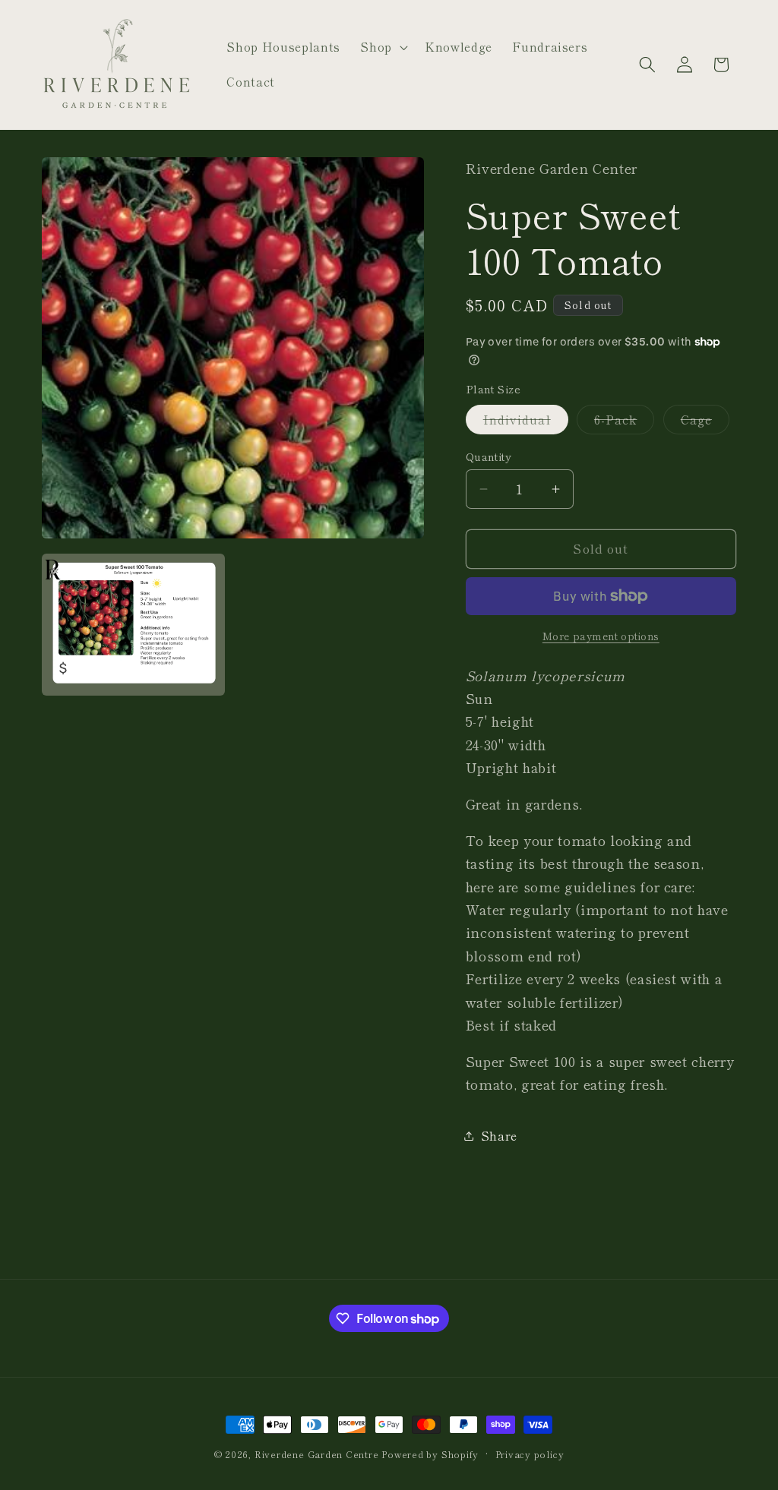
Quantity (489, 456)
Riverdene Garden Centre (317, 1453)
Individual (525, 422)
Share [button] (499, 1135)
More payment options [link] (600, 636)
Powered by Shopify (430, 1453)
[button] (382, 47)
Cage (705, 422)
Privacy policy (530, 1453)
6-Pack (624, 422)
